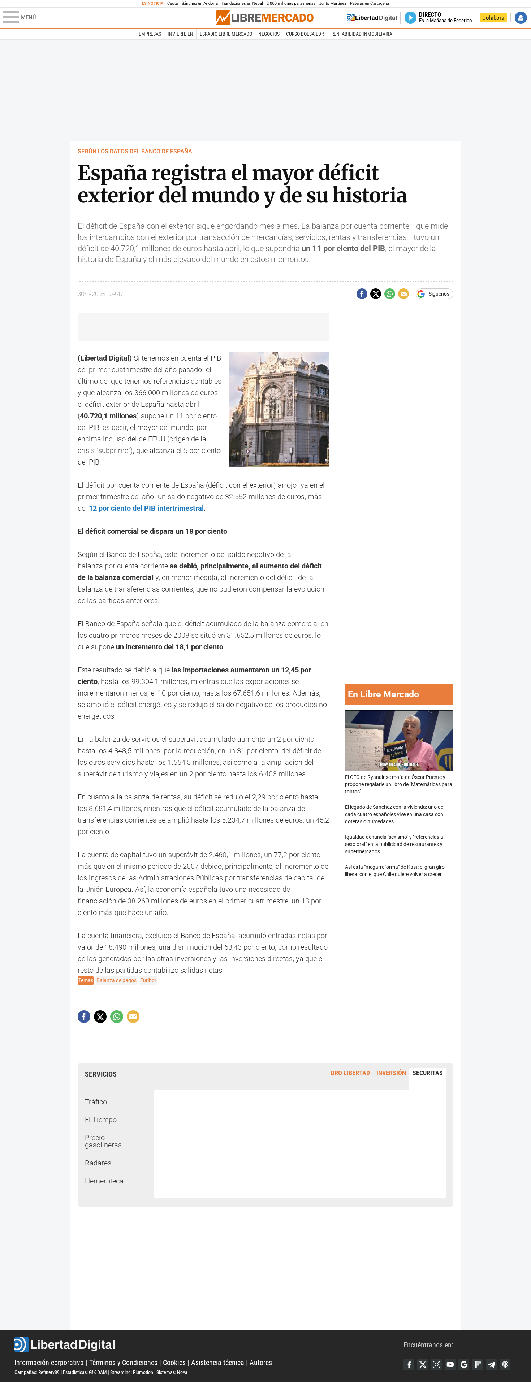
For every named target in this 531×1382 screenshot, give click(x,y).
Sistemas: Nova (171, 1372)
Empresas (150, 34)
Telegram (491, 1364)
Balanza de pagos (116, 980)
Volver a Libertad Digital (372, 18)
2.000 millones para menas (291, 3)
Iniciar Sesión (521, 18)
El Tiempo (101, 1119)
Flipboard (477, 1364)
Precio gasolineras (103, 1141)
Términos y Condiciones (123, 1362)
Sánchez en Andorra (199, 3)
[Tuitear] (375, 293)
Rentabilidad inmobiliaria (361, 34)
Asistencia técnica (217, 1362)
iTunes (505, 1364)
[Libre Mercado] (265, 17)
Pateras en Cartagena (369, 3)
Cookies (174, 1362)
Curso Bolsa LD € (305, 34)
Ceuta (172, 3)
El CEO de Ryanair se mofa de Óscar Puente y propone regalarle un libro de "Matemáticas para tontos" (398, 784)
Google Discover (463, 1364)
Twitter (422, 1364)
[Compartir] (362, 293)
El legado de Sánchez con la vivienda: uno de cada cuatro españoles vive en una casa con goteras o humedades (394, 814)
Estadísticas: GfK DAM (85, 1372)
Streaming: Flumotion (131, 1372)
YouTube (450, 1364)
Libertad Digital (208, 1344)
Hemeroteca (104, 1181)
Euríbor (148, 980)
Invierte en (180, 34)
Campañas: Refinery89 (37, 1372)
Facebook (408, 1364)
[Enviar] (389, 293)
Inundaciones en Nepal (242, 3)
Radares (98, 1163)
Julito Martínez (332, 3)
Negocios (269, 34)
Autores (261, 1362)
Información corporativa (49, 1362)
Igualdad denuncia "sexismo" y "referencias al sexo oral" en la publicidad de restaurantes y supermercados (394, 844)
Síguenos (439, 293)
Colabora (493, 17)
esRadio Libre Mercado (226, 34)
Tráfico (96, 1102)
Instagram (436, 1364)
